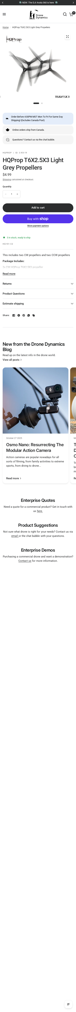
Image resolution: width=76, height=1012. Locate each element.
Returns (7, 283)
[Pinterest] (24, 315)
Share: (6, 315)
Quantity (7, 186)
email (15, 536)
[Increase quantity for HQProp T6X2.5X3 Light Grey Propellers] (17, 194)
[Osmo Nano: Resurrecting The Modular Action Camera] (35, 400)
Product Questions (14, 293)
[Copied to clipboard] (33, 315)
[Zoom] (67, 36)
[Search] (65, 14)
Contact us (24, 560)
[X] (19, 315)
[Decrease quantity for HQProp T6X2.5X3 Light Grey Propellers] (5, 194)
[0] (70, 14)
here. (40, 511)
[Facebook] (14, 315)
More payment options (38, 226)
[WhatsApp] (29, 315)
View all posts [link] (11, 360)
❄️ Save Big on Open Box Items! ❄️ (50, 2)
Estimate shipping (13, 303)
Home (5, 27)
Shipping (7, 179)
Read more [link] (12, 478)
